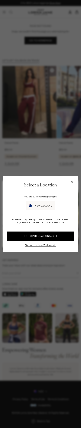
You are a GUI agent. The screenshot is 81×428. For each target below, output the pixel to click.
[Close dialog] (72, 182)
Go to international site (41, 236)
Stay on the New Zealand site (40, 245)
